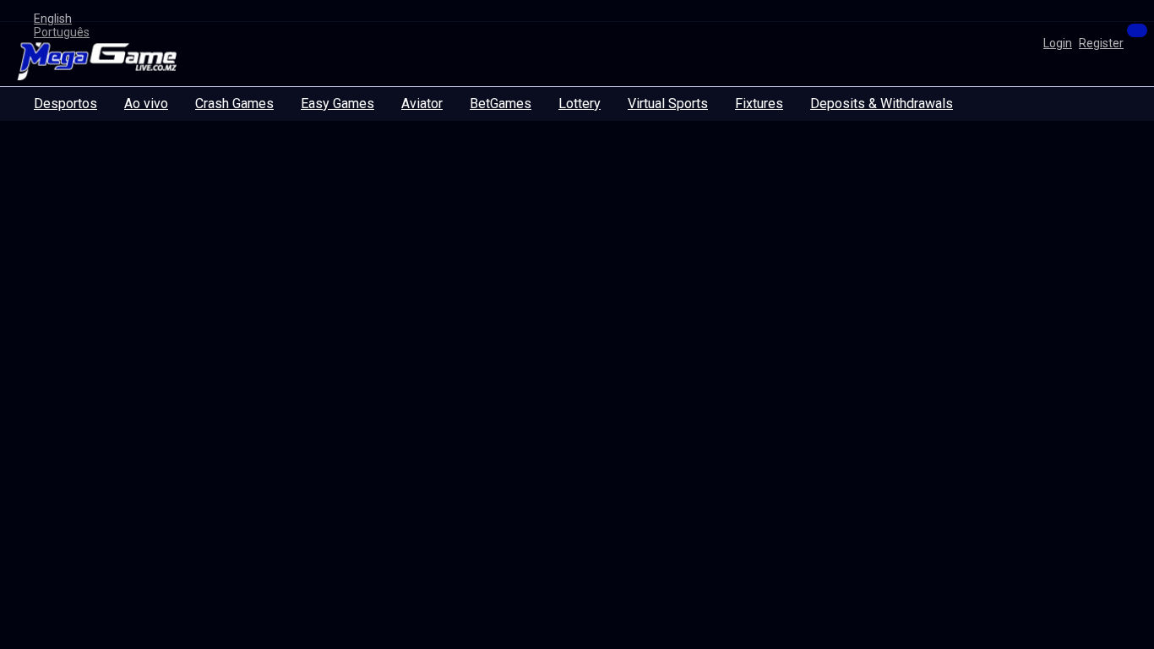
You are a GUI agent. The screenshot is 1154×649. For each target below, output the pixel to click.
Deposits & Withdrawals (881, 103)
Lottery (579, 103)
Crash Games (234, 103)
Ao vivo (146, 103)
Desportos (65, 103)
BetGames (500, 103)
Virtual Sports (668, 103)
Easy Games (337, 103)
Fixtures (759, 103)
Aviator (422, 103)
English (53, 18)
